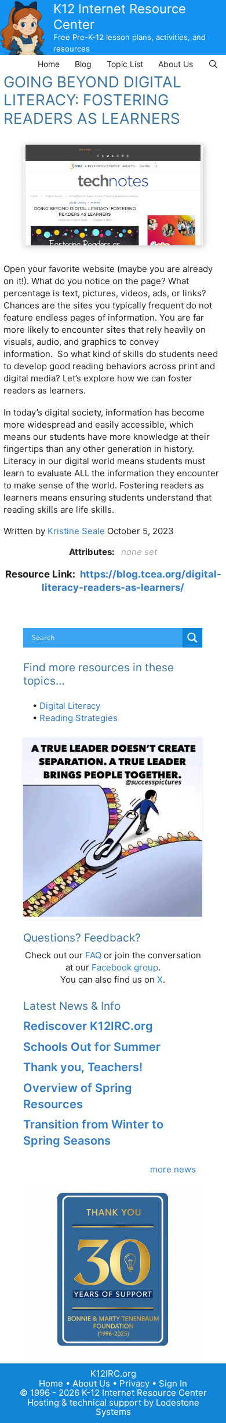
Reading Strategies (78, 717)
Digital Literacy (69, 705)
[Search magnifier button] (192, 638)
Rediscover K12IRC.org (88, 1026)
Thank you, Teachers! (83, 1067)
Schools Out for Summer (92, 1047)
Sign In (173, 1383)
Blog (83, 64)
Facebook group (125, 967)
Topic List (125, 64)
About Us (175, 64)
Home (49, 64)
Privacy (134, 1383)
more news (173, 1169)
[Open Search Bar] (213, 64)
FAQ (93, 955)
